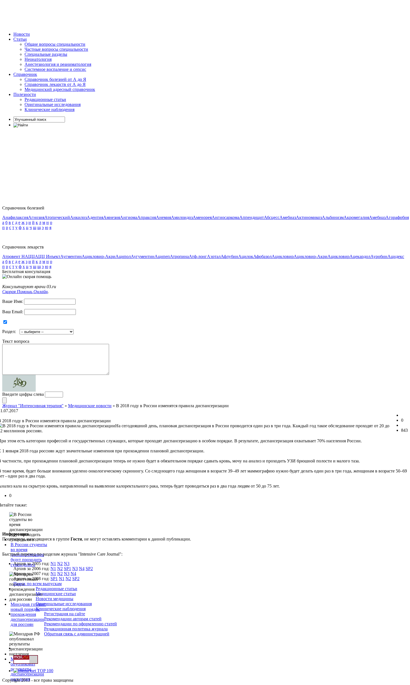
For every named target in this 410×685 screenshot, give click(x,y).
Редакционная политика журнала (76, 628)
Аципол (123, 256)
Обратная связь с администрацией (76, 633)
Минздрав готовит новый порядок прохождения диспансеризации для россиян (28, 614)
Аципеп (162, 256)
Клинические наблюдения (49, 109)
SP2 (89, 568)
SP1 (67, 568)
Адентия (95, 217)
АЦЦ (30, 256)
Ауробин (378, 256)
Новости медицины (54, 598)
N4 (82, 568)
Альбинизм (333, 217)
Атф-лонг (198, 256)
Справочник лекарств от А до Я (55, 84)
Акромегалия (356, 217)
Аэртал (214, 256)
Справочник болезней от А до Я (55, 79)
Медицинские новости (90, 405)
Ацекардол (359, 256)
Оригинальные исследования (53, 104)
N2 (60, 563)
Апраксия (146, 217)
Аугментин (71, 256)
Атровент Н (13, 256)
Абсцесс (271, 217)
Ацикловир (283, 256)
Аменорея (202, 217)
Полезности (24, 94)
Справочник (25, 74)
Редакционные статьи (45, 99)
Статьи (20, 39)
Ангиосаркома (225, 217)
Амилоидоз (182, 217)
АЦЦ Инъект (47, 256)
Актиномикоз (309, 217)
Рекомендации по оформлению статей (80, 623)
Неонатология (38, 59)
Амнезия (111, 217)
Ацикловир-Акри (98, 256)
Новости (21, 34)
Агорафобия (397, 217)
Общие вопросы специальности (55, 44)
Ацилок (245, 256)
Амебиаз (287, 217)
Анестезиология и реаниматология (58, 64)
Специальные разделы (46, 54)
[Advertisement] (103, 14)
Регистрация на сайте (64, 613)
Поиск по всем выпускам (37, 583)
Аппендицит (251, 217)
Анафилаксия (15, 217)
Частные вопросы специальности (56, 49)
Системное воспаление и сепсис (55, 69)
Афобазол (262, 256)
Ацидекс (395, 256)
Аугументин (143, 256)
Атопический (57, 217)
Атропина (179, 256)
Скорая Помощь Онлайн (25, 291)
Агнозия (36, 217)
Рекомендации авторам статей (73, 618)
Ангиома (128, 217)
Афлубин (229, 256)
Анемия (163, 217)
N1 (53, 563)
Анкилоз (78, 217)
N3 (66, 563)
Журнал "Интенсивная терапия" (33, 405)
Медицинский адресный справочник (60, 89)
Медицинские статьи (56, 593)
